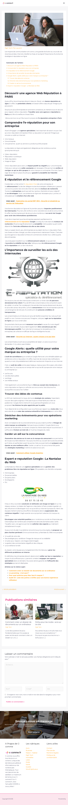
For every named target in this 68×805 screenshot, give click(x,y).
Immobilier (29, 757)
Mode (28, 762)
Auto (27, 748)
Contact (49, 748)
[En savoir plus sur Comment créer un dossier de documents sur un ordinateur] (19, 611)
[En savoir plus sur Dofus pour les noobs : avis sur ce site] (49, 611)
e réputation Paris (30, 184)
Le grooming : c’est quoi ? (19, 573)
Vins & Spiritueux (32, 769)
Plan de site (51, 750)
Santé (28, 764)
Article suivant (60, 589)
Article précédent (9, 589)
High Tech (8, 48)
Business (29, 750)
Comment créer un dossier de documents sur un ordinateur (32, 571)
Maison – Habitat (31, 753)
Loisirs (28, 760)
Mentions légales (53, 753)
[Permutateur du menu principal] (64, 3)
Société (28, 767)
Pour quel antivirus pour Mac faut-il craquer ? (26, 575)
